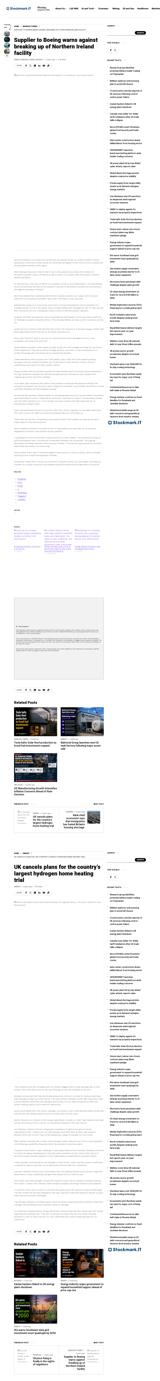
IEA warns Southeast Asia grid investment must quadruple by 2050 (124, 258)
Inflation (18, 785)
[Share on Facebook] (26, 65)
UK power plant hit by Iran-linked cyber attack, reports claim (125, 165)
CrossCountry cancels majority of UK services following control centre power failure (126, 94)
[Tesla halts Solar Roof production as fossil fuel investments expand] (35, 721)
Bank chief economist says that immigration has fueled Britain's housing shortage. (74, 821)
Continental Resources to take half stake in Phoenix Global (124, 389)
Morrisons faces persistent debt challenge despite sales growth (125, 283)
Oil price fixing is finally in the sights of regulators (44, 1361)
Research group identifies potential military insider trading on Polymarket (125, 71)
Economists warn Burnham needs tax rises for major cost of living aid (125, 377)
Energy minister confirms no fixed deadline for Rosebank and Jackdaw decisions (126, 400)
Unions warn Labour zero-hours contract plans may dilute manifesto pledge (125, 232)
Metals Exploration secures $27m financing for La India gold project (126, 306)
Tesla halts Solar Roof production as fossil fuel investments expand (35, 744)
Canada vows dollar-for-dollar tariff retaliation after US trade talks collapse (124, 117)
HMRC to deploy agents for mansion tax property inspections (126, 211)
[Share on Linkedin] (39, 65)
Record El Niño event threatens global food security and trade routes (125, 130)
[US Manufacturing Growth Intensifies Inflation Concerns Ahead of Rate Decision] (35, 767)
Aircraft (39, 59)
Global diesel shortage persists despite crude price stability (124, 175)
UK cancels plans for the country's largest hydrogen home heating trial (43, 821)
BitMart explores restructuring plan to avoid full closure (124, 82)
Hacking (17, 1280)
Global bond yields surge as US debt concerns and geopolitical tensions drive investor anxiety (124, 413)
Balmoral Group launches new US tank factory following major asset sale (81, 746)
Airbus (17, 59)
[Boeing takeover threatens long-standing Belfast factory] (89, 537)
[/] (111, 50)
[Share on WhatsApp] (35, 65)
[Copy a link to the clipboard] (48, 65)
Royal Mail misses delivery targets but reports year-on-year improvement (126, 331)
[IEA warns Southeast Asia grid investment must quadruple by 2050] (35, 1309)
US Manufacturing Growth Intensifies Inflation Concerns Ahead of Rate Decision (35, 791)
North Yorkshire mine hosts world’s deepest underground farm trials (123, 318)
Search (140, 33)
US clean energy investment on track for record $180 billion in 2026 (124, 295)
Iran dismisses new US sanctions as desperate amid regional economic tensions (125, 199)
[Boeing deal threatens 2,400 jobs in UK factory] (28, 537)
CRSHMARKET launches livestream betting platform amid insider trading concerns (125, 153)
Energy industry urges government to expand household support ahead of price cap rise (126, 245)
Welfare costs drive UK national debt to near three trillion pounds (125, 342)
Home (16, 26)
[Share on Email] (44, 65)
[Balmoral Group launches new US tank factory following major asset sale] (82, 721)
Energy (64, 739)
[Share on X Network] (30, 65)
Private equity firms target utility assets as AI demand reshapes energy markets (125, 186)
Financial (37, 1355)
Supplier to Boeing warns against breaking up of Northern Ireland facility (74, 1363)
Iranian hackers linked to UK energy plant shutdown (123, 105)
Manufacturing (30, 26)
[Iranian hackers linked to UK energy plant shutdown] (35, 1263)
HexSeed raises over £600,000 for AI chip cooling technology (126, 366)
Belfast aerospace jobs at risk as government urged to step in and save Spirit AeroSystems (57, 548)
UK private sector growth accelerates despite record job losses (124, 354)
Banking (69, 812)
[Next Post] (93, 817)
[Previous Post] (24, 817)
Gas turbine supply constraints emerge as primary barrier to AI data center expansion (125, 272)
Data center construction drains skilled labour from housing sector (126, 142)
